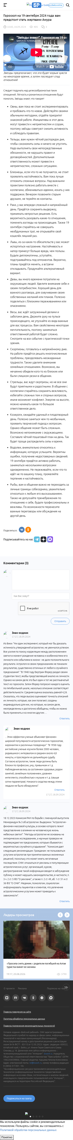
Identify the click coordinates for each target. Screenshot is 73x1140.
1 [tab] (30, 1116)
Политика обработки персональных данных (24, 1019)
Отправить (60, 621)
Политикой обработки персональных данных (28, 1130)
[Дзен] (43, 539)
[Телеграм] (36, 539)
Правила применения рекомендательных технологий (29, 1026)
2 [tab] (33, 1116)
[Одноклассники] (28, 530)
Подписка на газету (57, 988)
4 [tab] (39, 1116)
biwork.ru (48, 1054)
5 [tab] (42, 1116)
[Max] (50, 539)
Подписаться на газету (19, 1098)
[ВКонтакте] (22, 530)
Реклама (22, 988)
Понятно (6, 1137)
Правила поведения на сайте (17, 1012)
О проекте (9, 988)
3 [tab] (36, 1116)
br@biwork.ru (36, 1063)
